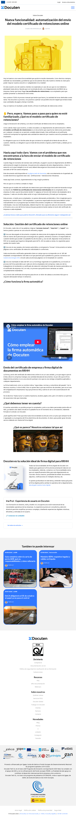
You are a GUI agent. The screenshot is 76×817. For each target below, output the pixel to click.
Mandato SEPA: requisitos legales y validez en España (55, 558)
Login (59, 2)
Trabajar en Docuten (38, 705)
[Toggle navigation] (73, 7)
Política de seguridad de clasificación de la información (38, 669)
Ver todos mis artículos (14, 525)
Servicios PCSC (38, 698)
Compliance (38, 663)
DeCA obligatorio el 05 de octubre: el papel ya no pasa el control (19, 597)
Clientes (38, 708)
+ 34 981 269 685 (11, 2)
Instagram (38, 735)
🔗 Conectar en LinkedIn (15, 516)
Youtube (38, 738)
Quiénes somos (38, 695)
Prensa (38, 726)
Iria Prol (47, 28)
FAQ (38, 680)
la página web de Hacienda (36, 173)
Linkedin (38, 732)
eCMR (15, 552)
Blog (38, 722)
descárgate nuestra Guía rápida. (40, 485)
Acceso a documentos (68, 2)
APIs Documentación (38, 684)
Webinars (38, 687)
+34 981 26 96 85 (62, 814)
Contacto (38, 714)
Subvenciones (38, 672)
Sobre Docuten (38, 15)
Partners (38, 711)
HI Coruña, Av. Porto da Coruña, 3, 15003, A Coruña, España (38, 814)
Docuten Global (38, 701)
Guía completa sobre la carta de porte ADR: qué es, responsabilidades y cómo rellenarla (20, 559)
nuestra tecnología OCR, (11, 258)
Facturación (53, 552)
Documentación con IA (38, 666)
